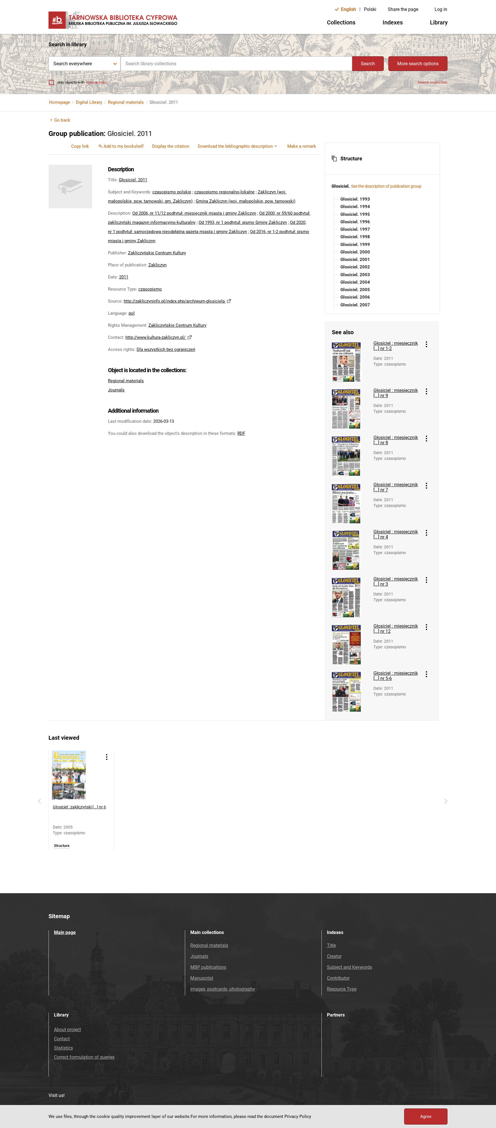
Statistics (63, 1048)
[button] (382, 158)
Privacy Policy (297, 1116)
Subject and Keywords (349, 967)
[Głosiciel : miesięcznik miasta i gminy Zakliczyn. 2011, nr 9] (350, 408)
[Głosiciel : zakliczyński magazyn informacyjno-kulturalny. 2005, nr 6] (76, 775)
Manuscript (201, 978)
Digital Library (89, 102)
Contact (62, 1038)
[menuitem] (80, 146)
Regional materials (126, 102)
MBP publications (208, 967)
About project (67, 1029)
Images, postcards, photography (222, 989)
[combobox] (236, 63)
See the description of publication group (386, 186)
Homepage (59, 102)
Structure (61, 846)
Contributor (338, 978)
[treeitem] (382, 199)
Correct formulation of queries (84, 1057)
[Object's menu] (426, 344)
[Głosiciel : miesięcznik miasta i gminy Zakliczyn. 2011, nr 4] (350, 550)
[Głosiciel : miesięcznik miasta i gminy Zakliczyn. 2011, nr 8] (350, 455)
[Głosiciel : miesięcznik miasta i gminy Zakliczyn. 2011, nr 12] (350, 644)
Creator (334, 956)
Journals (116, 390)
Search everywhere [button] (72, 63)
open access (96, 82)
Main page (65, 932)
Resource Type (341, 989)
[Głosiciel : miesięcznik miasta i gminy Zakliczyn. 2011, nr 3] (350, 597)
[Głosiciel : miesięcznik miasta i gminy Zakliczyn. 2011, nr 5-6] (350, 691)
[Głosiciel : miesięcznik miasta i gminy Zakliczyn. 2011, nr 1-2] (350, 361)
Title (331, 945)
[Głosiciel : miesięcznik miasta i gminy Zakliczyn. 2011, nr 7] (350, 503)
